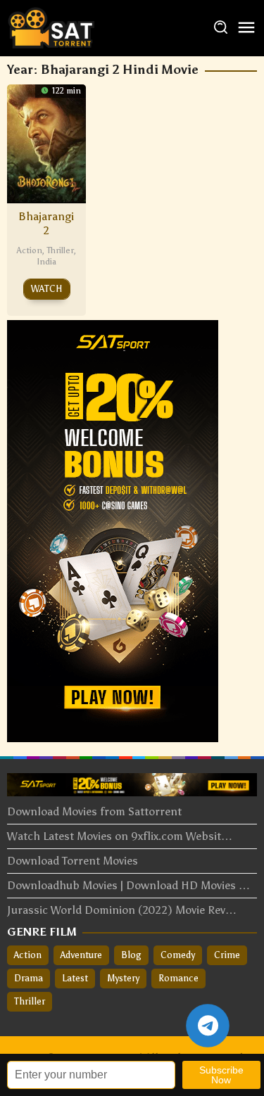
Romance (178, 978)
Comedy (178, 955)
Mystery (123, 978)
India (46, 262)
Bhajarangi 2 (46, 223)
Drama (28, 978)
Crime (227, 955)
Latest (75, 978)
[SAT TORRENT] (51, 27)
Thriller (60, 250)
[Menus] (246, 28)
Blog (131, 955)
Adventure (81, 955)
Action (29, 250)
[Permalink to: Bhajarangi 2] (46, 142)
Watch (47, 288)
